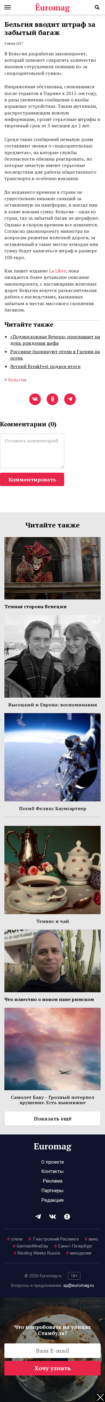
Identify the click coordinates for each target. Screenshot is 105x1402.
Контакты (52, 1171)
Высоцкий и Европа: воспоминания (52, 704)
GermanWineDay (30, 1246)
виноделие (79, 1253)
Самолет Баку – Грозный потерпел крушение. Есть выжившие (52, 1100)
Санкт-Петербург (73, 1246)
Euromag (52, 7)
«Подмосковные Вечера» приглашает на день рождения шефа (55, 339)
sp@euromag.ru (78, 1285)
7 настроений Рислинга (53, 1239)
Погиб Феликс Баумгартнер (52, 808)
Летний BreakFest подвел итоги (45, 366)
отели (14, 1239)
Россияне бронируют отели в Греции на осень (55, 354)
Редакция (52, 1200)
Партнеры (52, 1190)
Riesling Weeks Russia (36, 1253)
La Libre (57, 271)
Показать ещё (52, 1118)
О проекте (52, 1162)
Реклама (52, 1181)
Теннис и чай (52, 921)
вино (91, 1239)
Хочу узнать (52, 1368)
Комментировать (32, 479)
